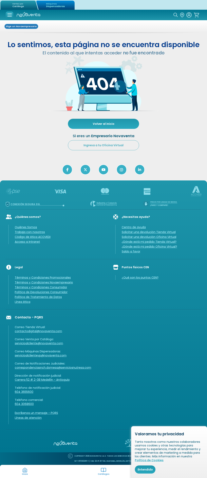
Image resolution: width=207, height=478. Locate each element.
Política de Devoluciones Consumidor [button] (41, 292)
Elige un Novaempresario (21, 26)
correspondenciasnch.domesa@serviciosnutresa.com (53, 368)
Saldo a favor (131, 251)
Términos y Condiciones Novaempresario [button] (44, 282)
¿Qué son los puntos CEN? (140, 278)
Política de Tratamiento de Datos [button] (38, 297)
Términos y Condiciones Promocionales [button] (43, 278)
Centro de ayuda (134, 227)
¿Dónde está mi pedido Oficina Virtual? (149, 247)
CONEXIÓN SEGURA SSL (25, 204)
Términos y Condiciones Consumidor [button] (41, 287)
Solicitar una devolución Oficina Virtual (149, 237)
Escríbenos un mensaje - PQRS (36, 413)
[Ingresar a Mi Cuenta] (189, 15)
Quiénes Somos (26, 227)
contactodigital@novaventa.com (38, 331)
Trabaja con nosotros (30, 232)
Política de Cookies (149, 460)
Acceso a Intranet (27, 242)
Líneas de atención (28, 418)
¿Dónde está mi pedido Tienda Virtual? (149, 242)
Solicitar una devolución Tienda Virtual (149, 232)
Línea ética (22, 302)
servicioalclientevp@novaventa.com (41, 355)
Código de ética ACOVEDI (33, 237)
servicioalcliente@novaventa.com (39, 343)
